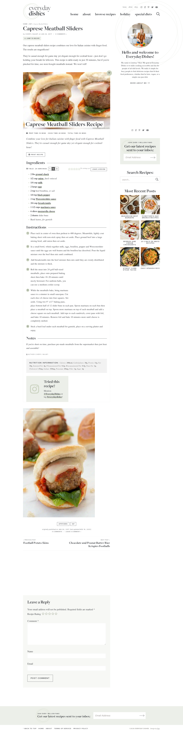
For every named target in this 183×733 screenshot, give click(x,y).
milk (40, 182)
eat (30, 24)
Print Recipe (37, 155)
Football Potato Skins (36, 542)
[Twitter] (152, 7)
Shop (136, 7)
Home (125, 7)
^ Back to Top (29, 729)
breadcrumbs (44, 203)
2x (57, 169)
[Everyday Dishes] (37, 11)
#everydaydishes (54, 396)
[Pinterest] (148, 7)
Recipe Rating (34, 613)
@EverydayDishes (52, 393)
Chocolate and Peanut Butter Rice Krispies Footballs (89, 543)
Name (30, 651)
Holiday (125, 14)
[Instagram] (141, 7)
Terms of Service (62, 729)
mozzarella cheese (46, 211)
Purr (158, 728)
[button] (109, 73)
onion (40, 178)
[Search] (158, 14)
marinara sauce (48, 207)
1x (53, 169)
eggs (40, 186)
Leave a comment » (73, 531)
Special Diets (143, 14)
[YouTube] (156, 7)
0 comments (57, 531)
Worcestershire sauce (46, 199)
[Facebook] (145, 7)
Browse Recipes (105, 14)
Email (30, 663)
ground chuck (42, 174)
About (130, 7)
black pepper (43, 194)
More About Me (138, 83)
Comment (33, 620)
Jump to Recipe (33, 38)
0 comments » (61, 34)
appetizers (63, 524)
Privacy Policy (80, 729)
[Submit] (157, 179)
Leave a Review (98, 169)
